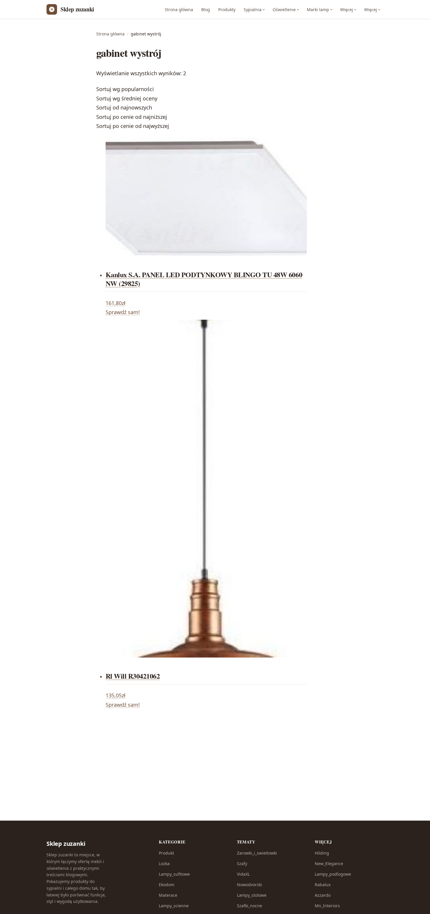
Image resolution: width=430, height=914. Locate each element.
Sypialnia (253, 9)
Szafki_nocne (249, 905)
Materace (168, 895)
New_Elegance (329, 863)
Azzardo (323, 895)
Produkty (226, 9)
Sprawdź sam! (123, 312)
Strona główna (179, 9)
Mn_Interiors (327, 905)
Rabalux (323, 884)
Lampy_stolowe (251, 895)
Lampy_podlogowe (333, 874)
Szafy (242, 863)
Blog (205, 9)
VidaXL (243, 874)
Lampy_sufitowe (174, 874)
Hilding (322, 853)
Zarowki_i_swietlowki (257, 853)
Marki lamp (318, 9)
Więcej (346, 9)
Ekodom (166, 884)
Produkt (166, 853)
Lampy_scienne (174, 905)
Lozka (164, 863)
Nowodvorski (249, 884)
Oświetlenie (284, 9)
